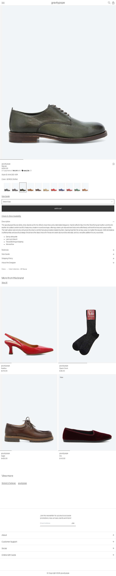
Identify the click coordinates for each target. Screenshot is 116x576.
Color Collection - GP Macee (18, 269)
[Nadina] (29, 325)
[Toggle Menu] (3, 2)
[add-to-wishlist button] (113, 164)
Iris (60, 456)
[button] (58, 170)
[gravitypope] (58, 2)
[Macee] (7, 187)
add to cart (58, 208)
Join (73, 523)
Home (4, 269)
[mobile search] (109, 3)
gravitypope (6, 164)
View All (4, 283)
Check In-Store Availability (11, 216)
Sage (3, 456)
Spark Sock (63, 368)
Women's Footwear (9, 483)
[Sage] (29, 412)
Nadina (3, 368)
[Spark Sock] (87, 325)
